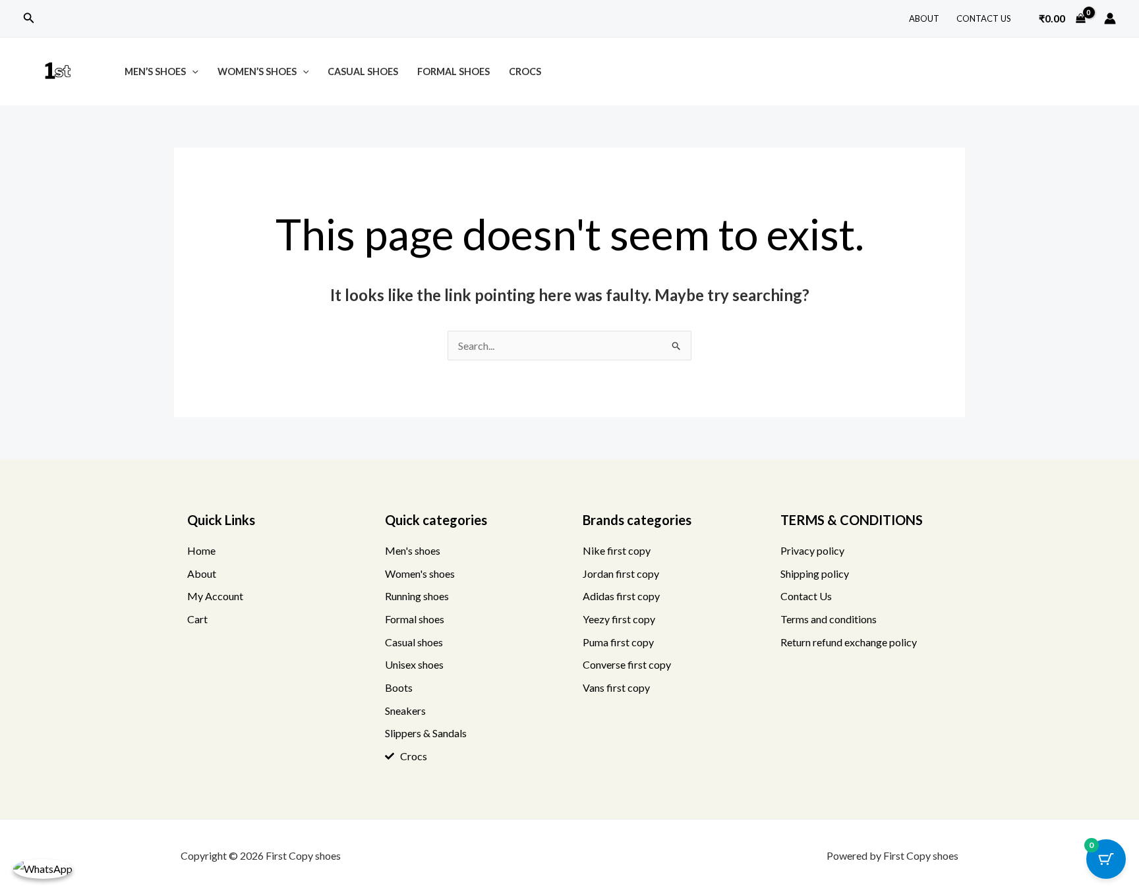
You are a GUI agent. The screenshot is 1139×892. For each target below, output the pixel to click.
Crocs (525, 71)
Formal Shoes (453, 71)
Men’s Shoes (155, 71)
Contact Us (983, 18)
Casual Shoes (363, 71)
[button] (29, 18)
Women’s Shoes (257, 71)
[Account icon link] (1110, 18)
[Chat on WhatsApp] (43, 868)
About (924, 18)
